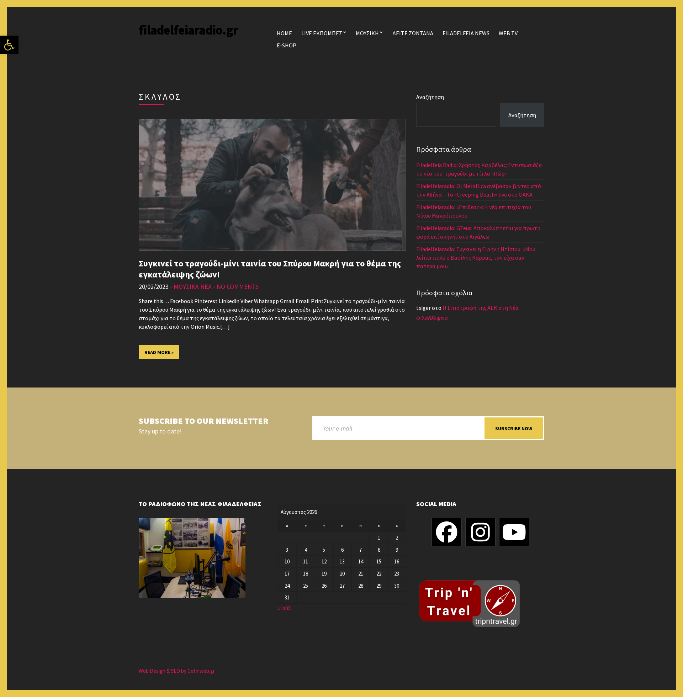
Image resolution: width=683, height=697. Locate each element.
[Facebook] (446, 532)
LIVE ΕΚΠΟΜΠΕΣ (321, 33)
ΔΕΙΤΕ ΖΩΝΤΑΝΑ (412, 33)
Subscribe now (513, 428)
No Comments (238, 286)
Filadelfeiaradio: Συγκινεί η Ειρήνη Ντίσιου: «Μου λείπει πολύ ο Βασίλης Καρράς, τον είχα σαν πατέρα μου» (475, 257)
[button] (9, 45)
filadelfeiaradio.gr (188, 30)
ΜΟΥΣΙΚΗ (367, 33)
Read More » (159, 352)
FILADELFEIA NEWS (466, 33)
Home (284, 33)
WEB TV (508, 33)
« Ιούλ (284, 608)
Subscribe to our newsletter (203, 421)
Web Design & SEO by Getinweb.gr (177, 670)
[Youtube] (514, 532)
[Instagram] (480, 532)
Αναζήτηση (430, 96)
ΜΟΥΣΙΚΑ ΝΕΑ (193, 286)
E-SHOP (286, 45)
